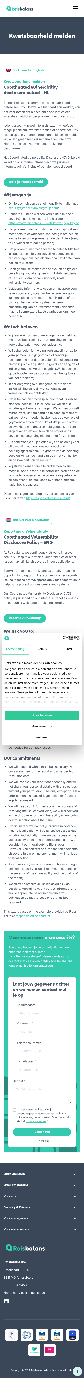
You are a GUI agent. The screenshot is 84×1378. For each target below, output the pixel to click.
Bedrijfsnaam (26, 1005)
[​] (77, 1371)
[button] (75, 8)
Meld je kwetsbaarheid (26, 182)
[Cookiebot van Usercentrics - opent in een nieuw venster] (62, 638)
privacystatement (36, 1121)
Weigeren (42, 737)
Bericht (19, 1081)
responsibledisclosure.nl (33, 916)
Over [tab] (69, 649)
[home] (18, 8)
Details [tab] (42, 649)
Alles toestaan (42, 715)
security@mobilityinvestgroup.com (33, 208)
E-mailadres (26, 1061)
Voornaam (25, 1023)
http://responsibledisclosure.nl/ (48, 498)
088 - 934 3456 (15, 1285)
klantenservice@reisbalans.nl (25, 1293)
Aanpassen (39, 726)
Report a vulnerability (25, 618)
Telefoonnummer (29, 1043)
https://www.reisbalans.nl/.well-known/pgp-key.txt (43, 223)
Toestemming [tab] (15, 649)
